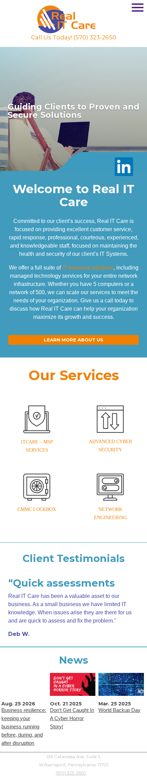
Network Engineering (110, 513)
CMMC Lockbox (36, 509)
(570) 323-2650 (71, 773)
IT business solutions (87, 268)
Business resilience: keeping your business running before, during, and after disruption (23, 726)
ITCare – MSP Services (37, 446)
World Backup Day (119, 710)
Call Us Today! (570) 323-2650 (73, 37)
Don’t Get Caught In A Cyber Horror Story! (72, 718)
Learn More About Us (73, 339)
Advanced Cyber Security (110, 445)
